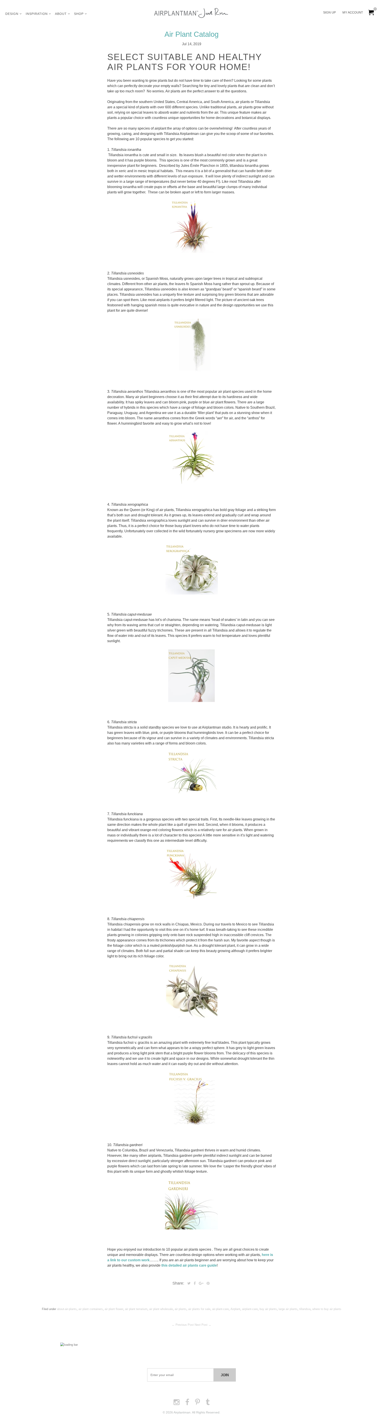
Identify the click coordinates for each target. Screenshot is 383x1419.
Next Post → (203, 1324)
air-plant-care (220, 1309)
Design (12, 14)
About (61, 14)
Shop (79, 14)
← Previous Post (183, 1324)
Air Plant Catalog (191, 34)
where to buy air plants (326, 1309)
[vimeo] (208, 1283)
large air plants (288, 1309)
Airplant (235, 1309)
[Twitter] (189, 1283)
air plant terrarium (136, 1309)
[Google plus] (201, 1283)
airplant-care (250, 1309)
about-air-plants (67, 1309)
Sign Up (329, 12)
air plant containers (90, 1309)
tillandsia (305, 1309)
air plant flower (114, 1309)
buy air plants (268, 1309)
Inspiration (37, 14)
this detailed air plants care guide (189, 1265)
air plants (180, 1309)
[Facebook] (195, 1283)
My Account (352, 12)
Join (225, 1375)
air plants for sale (199, 1309)
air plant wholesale (161, 1309)
